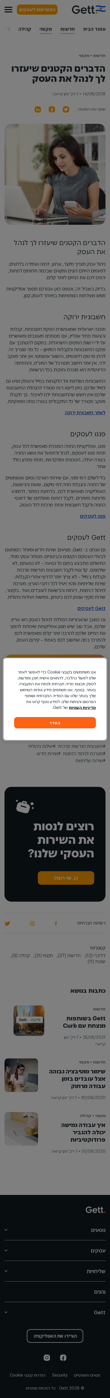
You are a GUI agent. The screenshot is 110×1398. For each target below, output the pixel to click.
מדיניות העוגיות (82, 707)
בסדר (55, 722)
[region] (55, 699)
